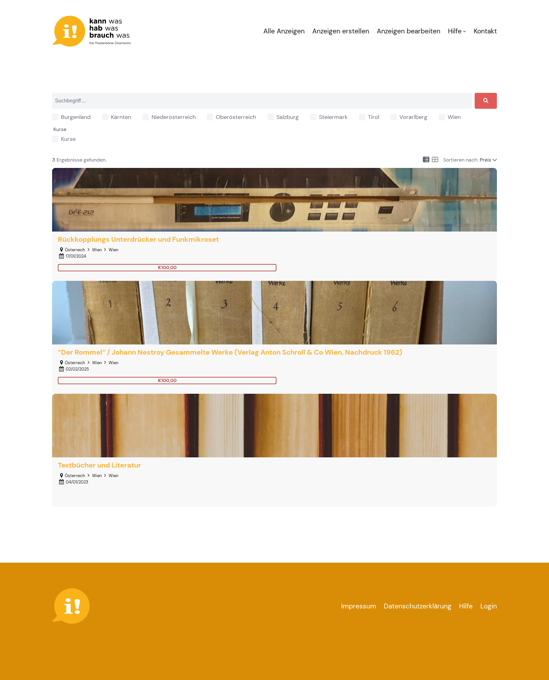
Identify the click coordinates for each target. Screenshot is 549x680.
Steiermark (333, 117)
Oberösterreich (236, 117)
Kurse (68, 139)
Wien (454, 117)
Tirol (373, 117)
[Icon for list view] (426, 159)
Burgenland (76, 117)
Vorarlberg (413, 117)
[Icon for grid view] (435, 160)
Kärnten (121, 117)
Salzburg (287, 117)
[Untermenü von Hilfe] (464, 31)
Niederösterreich (174, 117)
